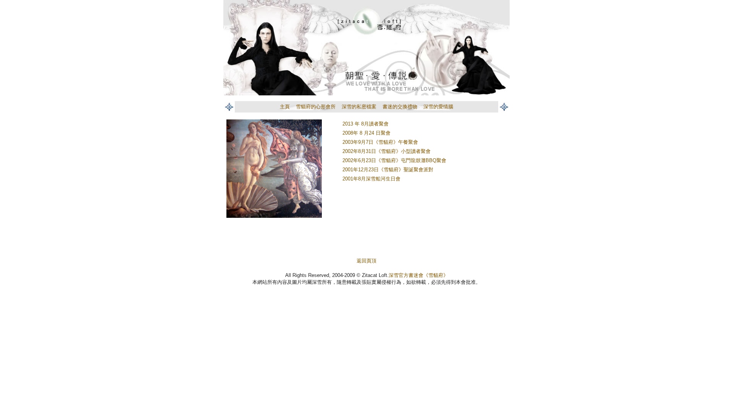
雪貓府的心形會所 (316, 106)
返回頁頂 (366, 261)
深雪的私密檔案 (359, 106)
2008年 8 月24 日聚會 (366, 133)
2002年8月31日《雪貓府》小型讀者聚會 (386, 151)
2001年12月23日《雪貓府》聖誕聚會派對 (387, 169)
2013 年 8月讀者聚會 (365, 124)
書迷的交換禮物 (400, 106)
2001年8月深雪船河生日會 (371, 179)
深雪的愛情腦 (438, 106)
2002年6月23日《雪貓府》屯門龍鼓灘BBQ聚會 (394, 160)
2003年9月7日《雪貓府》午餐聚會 (380, 142)
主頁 (285, 106)
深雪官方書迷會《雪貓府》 (418, 275)
